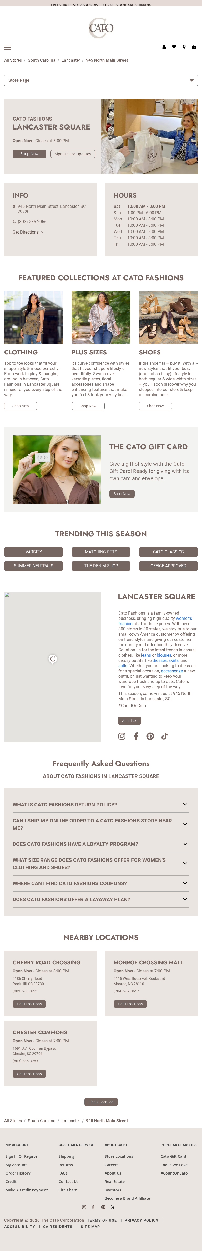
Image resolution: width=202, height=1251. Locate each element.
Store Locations (119, 1156)
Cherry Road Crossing (46, 962)
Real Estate (115, 1181)
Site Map (90, 1226)
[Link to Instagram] (122, 737)
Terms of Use (102, 1220)
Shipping (66, 1156)
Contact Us (68, 1181)
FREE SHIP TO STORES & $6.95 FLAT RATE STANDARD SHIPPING (101, 5)
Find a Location (101, 1102)
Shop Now (29, 153)
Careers (111, 1164)
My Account (16, 1164)
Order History (18, 1173)
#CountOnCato (174, 1173)
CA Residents (58, 1226)
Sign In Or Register (22, 1156)
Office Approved (168, 565)
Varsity (34, 551)
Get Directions (26, 232)
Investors (113, 1189)
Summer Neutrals (33, 565)
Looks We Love (174, 1164)
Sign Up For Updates (73, 153)
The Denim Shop (101, 565)
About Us (129, 721)
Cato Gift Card (173, 1156)
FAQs (63, 1173)
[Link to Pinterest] (150, 737)
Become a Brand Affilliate (127, 1198)
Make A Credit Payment (27, 1189)
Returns (66, 1164)
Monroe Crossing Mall (148, 962)
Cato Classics (168, 551)
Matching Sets (101, 551)
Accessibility (19, 1226)
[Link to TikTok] (164, 737)
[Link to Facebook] (136, 737)
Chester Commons (40, 1032)
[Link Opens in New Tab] (87, 1207)
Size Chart (68, 1189)
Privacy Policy (142, 1220)
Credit (11, 1181)
